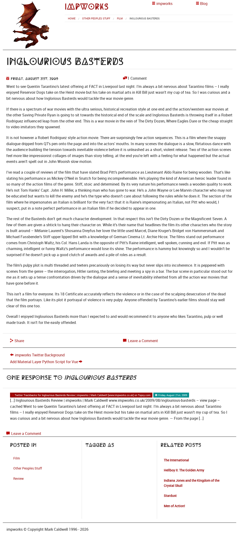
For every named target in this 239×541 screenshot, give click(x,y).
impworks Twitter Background (40, 355)
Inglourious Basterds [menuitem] (145, 18)
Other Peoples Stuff (96, 18)
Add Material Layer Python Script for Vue (44, 361)
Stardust (170, 495)
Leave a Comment (142, 340)
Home (71, 18)
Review (18, 478)
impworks (87, 7)
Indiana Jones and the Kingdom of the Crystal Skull (191, 483)
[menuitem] (71, 18)
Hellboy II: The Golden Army (184, 470)
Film (120, 18)
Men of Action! (174, 506)
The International (176, 460)
